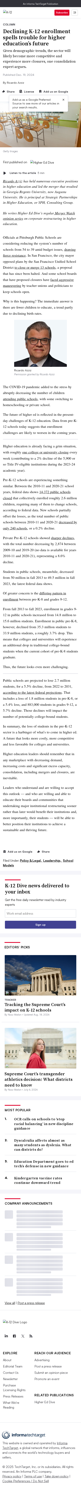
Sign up (40, 924)
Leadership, (52, 860)
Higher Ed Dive (44, 1402)
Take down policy (56, 1476)
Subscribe (62, 12)
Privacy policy (11, 1476)
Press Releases (13, 1396)
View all (10, 1303)
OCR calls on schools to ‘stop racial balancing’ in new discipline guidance (44, 1124)
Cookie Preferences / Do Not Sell (25, 1481)
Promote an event (46, 1379)
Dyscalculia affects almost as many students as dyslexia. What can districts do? (42, 1145)
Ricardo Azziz (12, 181)
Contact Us (10, 1373)
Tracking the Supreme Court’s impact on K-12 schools (35, 1007)
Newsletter (10, 1379)
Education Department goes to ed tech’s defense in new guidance (44, 1163)
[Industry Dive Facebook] (14, 1336)
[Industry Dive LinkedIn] (6, 1336)
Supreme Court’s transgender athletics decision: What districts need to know (39, 1079)
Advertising (42, 1360)
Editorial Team (12, 1366)
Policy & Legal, (31, 860)
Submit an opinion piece (51, 1373)
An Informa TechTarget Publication (40, 3)
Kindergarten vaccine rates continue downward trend (38, 1180)
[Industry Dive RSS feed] (31, 1336)
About (7, 1360)
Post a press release (31, 1303)
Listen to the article (27, 173)
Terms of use (33, 1476)
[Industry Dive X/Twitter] (22, 1336)
